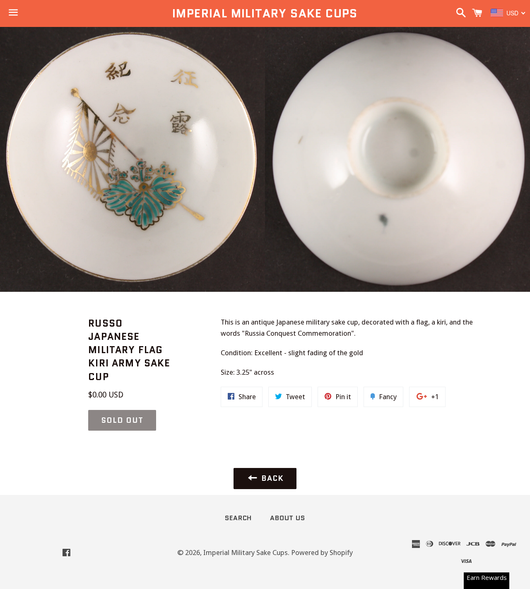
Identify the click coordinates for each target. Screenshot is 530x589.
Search (238, 518)
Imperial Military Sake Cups (265, 13)
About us (287, 518)
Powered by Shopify (322, 552)
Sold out (122, 420)
